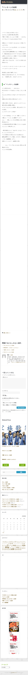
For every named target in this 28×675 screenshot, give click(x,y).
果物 (7, 547)
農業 (12, 549)
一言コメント (5, 377)
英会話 (8, 549)
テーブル (12, 542)
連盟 (15, 549)
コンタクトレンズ (7, 542)
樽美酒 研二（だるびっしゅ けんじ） (11, 347)
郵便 (17, 549)
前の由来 (5, 465)
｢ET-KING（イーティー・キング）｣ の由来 (10, 446)
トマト (15, 542)
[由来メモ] (7, 2)
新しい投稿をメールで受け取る (9, 405)
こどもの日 (10, 541)
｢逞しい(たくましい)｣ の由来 (7, 489)
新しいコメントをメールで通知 (9, 402)
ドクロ (17, 542)
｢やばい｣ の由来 (5, 485)
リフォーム (15, 543)
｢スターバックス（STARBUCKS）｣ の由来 (10, 499)
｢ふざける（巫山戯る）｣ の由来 (8, 487)
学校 (14, 546)
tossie (11, 354)
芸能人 (5, 332)
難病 (19, 549)
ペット (7, 543)
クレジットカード (19, 541)
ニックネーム (5, 390)
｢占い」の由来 (5, 482)
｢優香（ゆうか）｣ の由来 (9, 349)
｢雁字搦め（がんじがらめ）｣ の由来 (9, 598)
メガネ (10, 544)
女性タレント (8, 332)
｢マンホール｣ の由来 (6, 502)
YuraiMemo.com (14, 672)
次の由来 (22, 465)
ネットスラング (22, 542)
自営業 (5, 549)
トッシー (19, 504)
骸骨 (20, 549)
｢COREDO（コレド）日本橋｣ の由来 (9, 504)
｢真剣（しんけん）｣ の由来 (7, 600)
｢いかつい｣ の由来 (5, 596)
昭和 (23, 546)
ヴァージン (19, 543)
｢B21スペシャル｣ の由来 (9, 352)
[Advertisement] (14, 21)
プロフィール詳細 (15, 362)
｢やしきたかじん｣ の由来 (9, 345)
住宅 (22, 543)
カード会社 (14, 541)
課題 (10, 549)
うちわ (3, 541)
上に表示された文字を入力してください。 (11, 398)
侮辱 (24, 543)
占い (9, 545)
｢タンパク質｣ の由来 (6, 483)
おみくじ (6, 541)
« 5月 (3, 532)
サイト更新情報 (5, 602)
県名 (17, 548)
